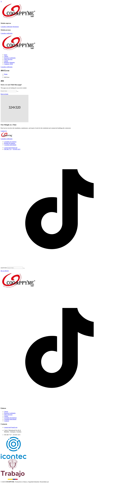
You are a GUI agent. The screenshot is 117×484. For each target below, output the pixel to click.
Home (5, 74)
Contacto (6, 421)
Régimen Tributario (9, 62)
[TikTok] (58, 266)
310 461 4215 (16, 149)
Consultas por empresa (10, 141)
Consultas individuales (10, 144)
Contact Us (4, 131)
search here (4, 267)
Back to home (4, 94)
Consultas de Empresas (10, 417)
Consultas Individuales (10, 419)
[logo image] (7, 137)
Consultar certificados (6, 26)
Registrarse (16, 26)
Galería (6, 61)
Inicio (5, 54)
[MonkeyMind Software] (53, 482)
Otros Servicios (8, 59)
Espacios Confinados (10, 58)
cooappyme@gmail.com (10, 147)
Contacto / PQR (8, 64)
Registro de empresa (9, 143)
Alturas (6, 56)
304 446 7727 (8, 149)
